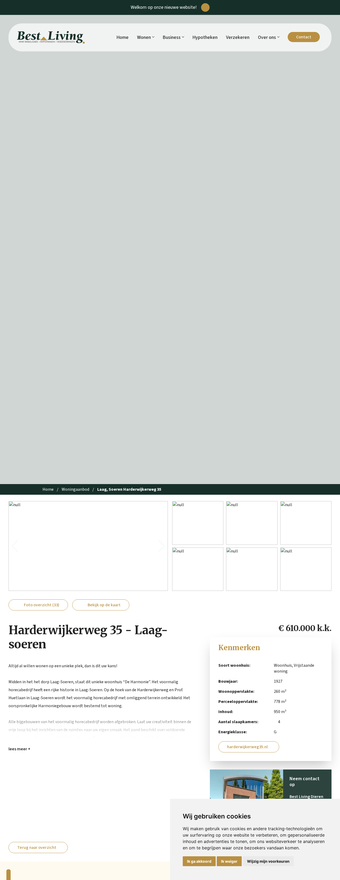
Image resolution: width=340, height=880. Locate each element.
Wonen (144, 37)
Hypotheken (205, 37)
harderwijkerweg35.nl (247, 747)
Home (122, 37)
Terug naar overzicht (36, 847)
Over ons (267, 37)
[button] (14, 546)
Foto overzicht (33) (41, 605)
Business (172, 37)
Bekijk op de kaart (104, 605)
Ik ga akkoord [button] (199, 861)
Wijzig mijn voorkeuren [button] (268, 861)
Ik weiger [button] (229, 861)
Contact (303, 37)
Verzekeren (237, 37)
